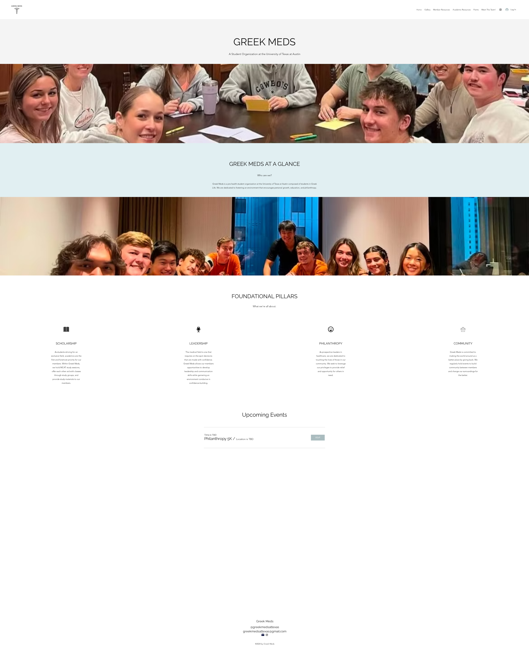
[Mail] (262, 634)
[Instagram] (500, 9)
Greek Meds (264, 621)
